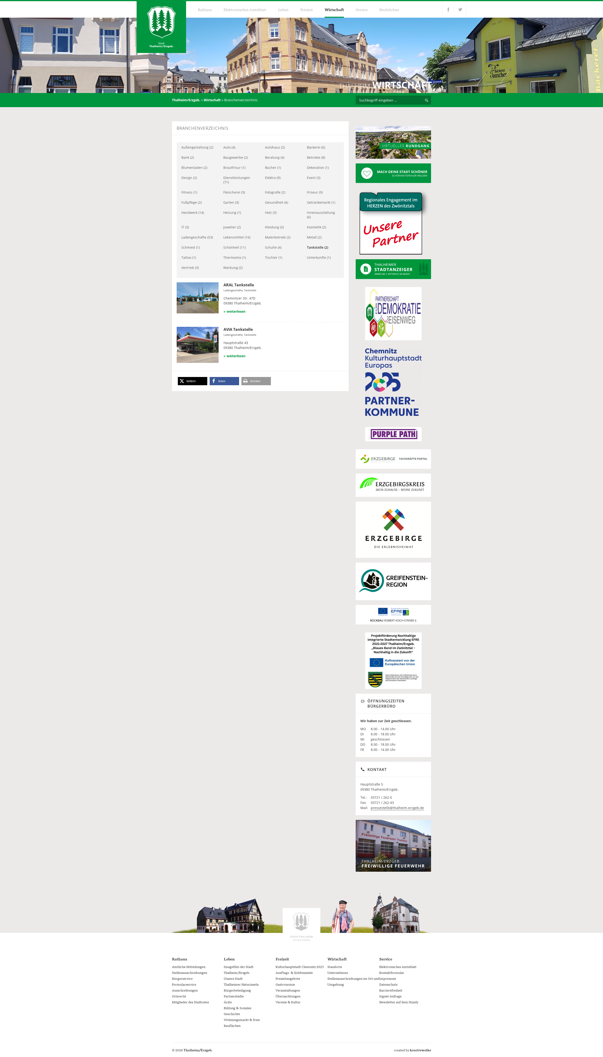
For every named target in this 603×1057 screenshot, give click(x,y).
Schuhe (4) (273, 247)
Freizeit (306, 9)
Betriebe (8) (316, 157)
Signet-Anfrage (390, 996)
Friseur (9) (315, 192)
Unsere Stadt (233, 978)
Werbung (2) (233, 267)
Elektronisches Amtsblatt (245, 9)
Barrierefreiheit (390, 990)
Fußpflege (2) (191, 202)
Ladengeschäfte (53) (197, 237)
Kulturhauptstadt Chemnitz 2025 (300, 966)
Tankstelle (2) (317, 247)
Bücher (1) (273, 167)
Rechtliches (389, 9)
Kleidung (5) (274, 227)
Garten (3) (231, 202)
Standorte (334, 966)
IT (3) (185, 227)
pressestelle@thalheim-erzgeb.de (397, 808)
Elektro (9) (273, 177)
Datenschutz (388, 984)
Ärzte (228, 1001)
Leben (283, 9)
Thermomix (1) (234, 257)
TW (460, 9)
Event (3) (313, 177)
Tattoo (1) (188, 257)
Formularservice (184, 984)
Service (362, 9)
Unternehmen (337, 972)
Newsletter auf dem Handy (398, 1001)
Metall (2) (314, 237)
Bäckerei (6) (316, 147)
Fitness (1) (189, 192)
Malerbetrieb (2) (277, 237)
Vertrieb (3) (190, 267)
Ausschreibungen (185, 990)
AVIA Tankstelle (238, 329)
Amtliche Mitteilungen (188, 966)
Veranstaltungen (288, 990)
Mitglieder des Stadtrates (190, 1001)
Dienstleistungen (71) (236, 179)
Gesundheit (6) (276, 202)
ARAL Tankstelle (239, 285)
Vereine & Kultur (288, 1001)
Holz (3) (271, 212)
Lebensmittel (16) (236, 237)
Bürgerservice (182, 978)
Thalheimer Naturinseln (241, 984)
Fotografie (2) (275, 192)
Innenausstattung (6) (321, 214)
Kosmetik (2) (316, 227)
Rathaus (205, 9)
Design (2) (189, 177)
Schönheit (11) (234, 247)
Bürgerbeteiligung (237, 990)
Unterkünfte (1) (319, 257)
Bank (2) (187, 157)
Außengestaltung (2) (197, 147)
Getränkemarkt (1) (321, 202)
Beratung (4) (274, 157)
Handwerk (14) (192, 212)
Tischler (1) (273, 257)
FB (448, 9)
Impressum (387, 978)
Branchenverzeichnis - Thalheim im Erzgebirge (161, 27)
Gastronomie (285, 984)
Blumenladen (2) (194, 167)
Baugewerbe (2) (235, 157)
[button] (192, 381)
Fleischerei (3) (234, 192)
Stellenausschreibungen (189, 972)
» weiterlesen (234, 311)
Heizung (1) (232, 212)
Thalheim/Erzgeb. (186, 100)
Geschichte (232, 1013)
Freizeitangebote (288, 978)
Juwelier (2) (232, 227)
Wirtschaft (334, 9)
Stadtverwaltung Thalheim (301, 927)
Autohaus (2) (275, 147)
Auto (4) (229, 147)
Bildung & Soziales (237, 1007)
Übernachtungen (288, 996)
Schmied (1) (190, 247)
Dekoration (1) (318, 167)
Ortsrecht (179, 996)
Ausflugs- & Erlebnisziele (294, 972)
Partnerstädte (234, 996)
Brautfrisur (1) (234, 167)
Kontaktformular (391, 972)
